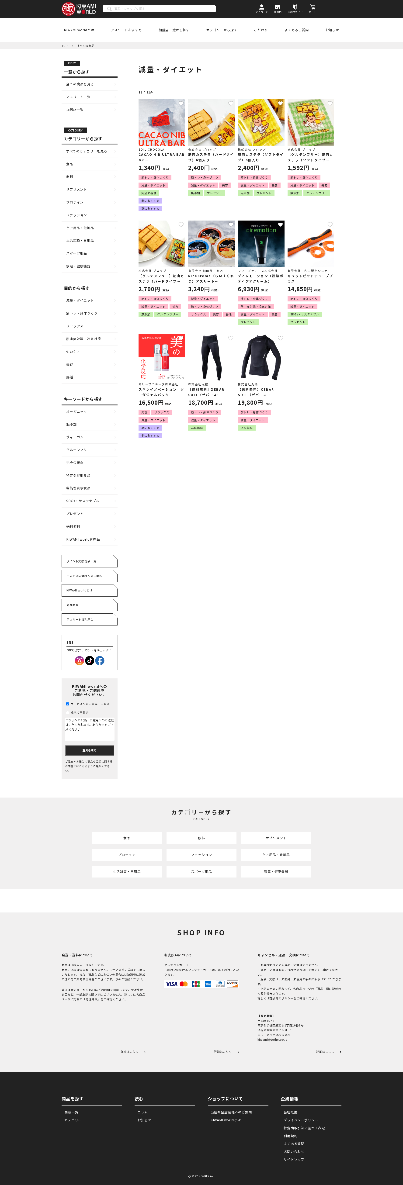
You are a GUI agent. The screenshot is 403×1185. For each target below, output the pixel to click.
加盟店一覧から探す (174, 30)
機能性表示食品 (78, 488)
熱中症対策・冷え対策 (83, 338)
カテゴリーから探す (221, 30)
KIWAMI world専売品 (83, 539)
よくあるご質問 (297, 30)
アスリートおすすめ (126, 30)
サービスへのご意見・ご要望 (90, 704)
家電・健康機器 (78, 266)
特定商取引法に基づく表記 (304, 1128)
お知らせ (332, 30)
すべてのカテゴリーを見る (86, 151)
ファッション (76, 215)
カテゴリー (73, 1120)
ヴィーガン (74, 437)
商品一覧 (71, 1112)
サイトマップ (294, 1159)
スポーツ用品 (76, 253)
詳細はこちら (223, 1052)
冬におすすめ (150, 435)
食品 (69, 164)
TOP (65, 46)
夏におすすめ (150, 208)
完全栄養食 (74, 462)
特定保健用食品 (78, 475)
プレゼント (74, 513)
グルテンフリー (78, 449)
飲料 (69, 176)
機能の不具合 (79, 712)
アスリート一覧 (78, 96)
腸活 (69, 377)
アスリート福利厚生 (80, 619)
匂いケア (73, 351)
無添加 (71, 424)
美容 (69, 364)
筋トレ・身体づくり (81, 313)
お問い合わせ (294, 1151)
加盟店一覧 (74, 109)
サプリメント (76, 189)
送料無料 (73, 526)
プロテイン (74, 202)
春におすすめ (150, 201)
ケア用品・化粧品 (80, 227)
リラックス (74, 326)
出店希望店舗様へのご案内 (84, 576)
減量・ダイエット (80, 300)
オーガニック (76, 411)
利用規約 (290, 1135)
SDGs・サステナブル (82, 500)
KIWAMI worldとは (79, 30)
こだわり (261, 30)
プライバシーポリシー (301, 1120)
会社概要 (72, 605)
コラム (142, 1112)
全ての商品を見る (80, 84)
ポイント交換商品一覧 (81, 561)
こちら (83, 766)
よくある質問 (294, 1143)
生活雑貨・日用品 (80, 240)
